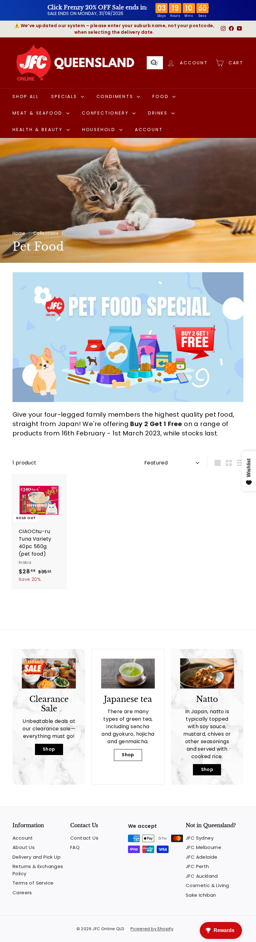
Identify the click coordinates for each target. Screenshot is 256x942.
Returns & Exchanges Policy (37, 870)
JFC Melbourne (203, 847)
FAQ (75, 847)
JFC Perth (197, 866)
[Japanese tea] (128, 674)
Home (19, 233)
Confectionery (106, 113)
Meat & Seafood (38, 113)
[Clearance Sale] (49, 673)
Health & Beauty (38, 129)
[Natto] (207, 673)
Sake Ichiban (201, 895)
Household (100, 129)
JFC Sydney (200, 838)
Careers (22, 892)
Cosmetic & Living (207, 885)
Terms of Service (32, 883)
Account (149, 129)
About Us (23, 847)
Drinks (159, 113)
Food (161, 96)
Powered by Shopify (151, 929)
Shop (49, 749)
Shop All (25, 96)
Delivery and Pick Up (36, 857)
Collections (45, 233)
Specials (65, 96)
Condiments (115, 96)
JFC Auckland (202, 876)
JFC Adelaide (202, 857)
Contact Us (84, 838)
